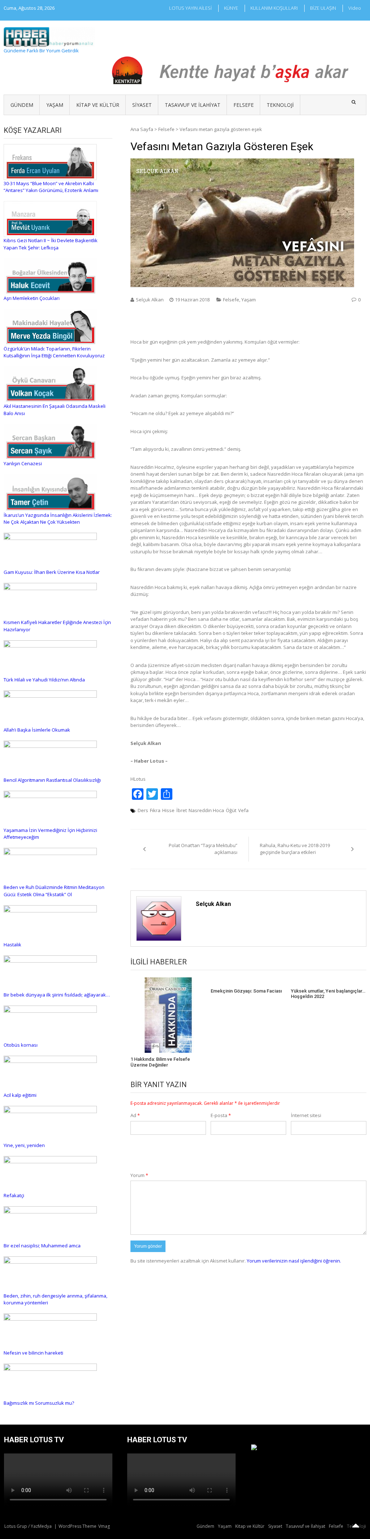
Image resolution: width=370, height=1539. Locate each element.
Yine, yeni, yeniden (24, 1145)
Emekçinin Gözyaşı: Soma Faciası (246, 991)
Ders (143, 810)
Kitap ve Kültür (97, 104)
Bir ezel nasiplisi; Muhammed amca (42, 1245)
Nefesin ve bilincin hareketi (33, 1353)
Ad (135, 1115)
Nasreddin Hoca (206, 810)
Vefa (243, 810)
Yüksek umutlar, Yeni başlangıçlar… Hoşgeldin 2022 (328, 993)
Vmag (104, 1526)
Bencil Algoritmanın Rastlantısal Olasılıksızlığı (52, 780)
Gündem (21, 104)
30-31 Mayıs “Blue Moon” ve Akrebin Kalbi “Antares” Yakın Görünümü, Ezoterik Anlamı (51, 187)
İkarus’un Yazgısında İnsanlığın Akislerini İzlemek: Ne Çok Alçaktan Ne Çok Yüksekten (58, 519)
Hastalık (12, 944)
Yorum (139, 1175)
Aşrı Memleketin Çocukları (32, 298)
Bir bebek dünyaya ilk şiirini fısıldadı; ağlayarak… (57, 994)
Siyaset (142, 104)
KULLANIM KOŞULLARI (274, 8)
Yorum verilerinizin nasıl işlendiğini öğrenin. (294, 1260)
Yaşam (54, 104)
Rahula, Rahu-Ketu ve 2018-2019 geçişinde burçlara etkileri (295, 849)
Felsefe (243, 104)
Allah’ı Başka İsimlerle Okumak (37, 730)
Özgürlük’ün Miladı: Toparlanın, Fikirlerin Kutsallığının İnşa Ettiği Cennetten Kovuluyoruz (54, 352)
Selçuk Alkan (150, 299)
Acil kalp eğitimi (20, 1095)
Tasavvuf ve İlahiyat (192, 104)
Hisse (168, 810)
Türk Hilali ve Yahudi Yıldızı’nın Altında (44, 679)
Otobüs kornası (21, 1045)
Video (354, 8)
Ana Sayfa (141, 129)
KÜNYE (231, 8)
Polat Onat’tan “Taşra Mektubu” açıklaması (203, 849)
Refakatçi (14, 1195)
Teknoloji (280, 104)
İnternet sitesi (306, 1115)
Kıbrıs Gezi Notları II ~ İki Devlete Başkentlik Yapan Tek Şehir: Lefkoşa (51, 244)
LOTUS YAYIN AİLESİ (190, 8)
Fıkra (155, 810)
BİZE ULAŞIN (323, 8)
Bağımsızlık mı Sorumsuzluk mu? (39, 1403)
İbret (181, 810)
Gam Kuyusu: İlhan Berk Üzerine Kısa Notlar (52, 572)
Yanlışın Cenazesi (23, 463)
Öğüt (231, 810)
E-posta (221, 1115)
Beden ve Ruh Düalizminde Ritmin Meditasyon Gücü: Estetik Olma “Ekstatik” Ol (54, 891)
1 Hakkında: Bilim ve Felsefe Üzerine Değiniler (160, 1062)
